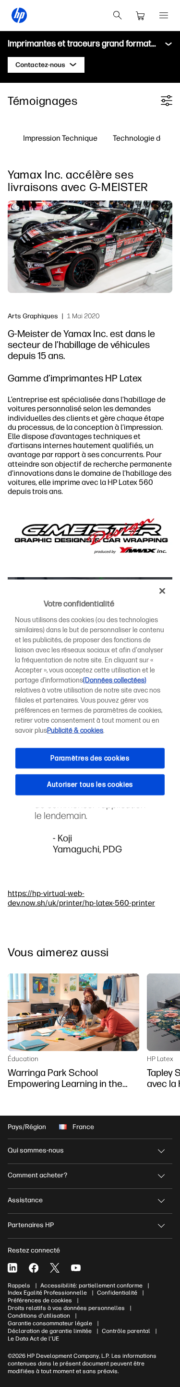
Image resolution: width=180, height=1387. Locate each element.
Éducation (23, 1058)
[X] (55, 1268)
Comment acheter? (37, 1175)
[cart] (140, 15)
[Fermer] (162, 591)
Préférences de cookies (40, 1300)
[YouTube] (76, 1268)
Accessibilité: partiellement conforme (91, 1285)
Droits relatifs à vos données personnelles (66, 1308)
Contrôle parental (126, 1331)
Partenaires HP (31, 1225)
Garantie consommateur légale (50, 1323)
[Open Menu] (163, 15)
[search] (117, 15)
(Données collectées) (114, 680)
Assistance (25, 1200)
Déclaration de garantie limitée (50, 1331)
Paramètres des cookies (89, 758)
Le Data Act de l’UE (33, 1338)
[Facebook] (33, 1268)
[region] (89, 694)
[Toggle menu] (168, 44)
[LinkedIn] (12, 1268)
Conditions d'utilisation (39, 1315)
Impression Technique (60, 138)
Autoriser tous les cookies (90, 785)
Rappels (19, 1285)
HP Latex (160, 1058)
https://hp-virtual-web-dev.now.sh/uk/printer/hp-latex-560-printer (81, 897)
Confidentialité (117, 1292)
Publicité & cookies (75, 730)
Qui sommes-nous (36, 1150)
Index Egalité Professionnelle (47, 1292)
